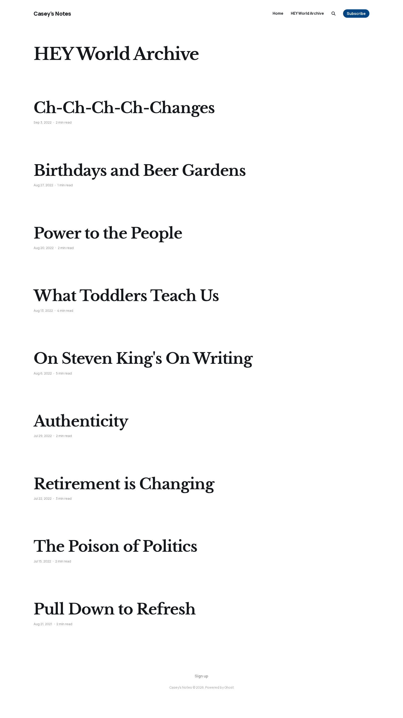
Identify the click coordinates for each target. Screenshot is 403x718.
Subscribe (356, 13)
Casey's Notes (52, 13)
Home (278, 13)
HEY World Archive (307, 13)
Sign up (201, 676)
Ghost (229, 687)
